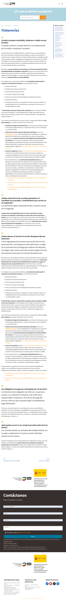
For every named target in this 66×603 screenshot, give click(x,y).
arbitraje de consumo (11, 134)
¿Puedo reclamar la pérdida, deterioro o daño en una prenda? (59, 29)
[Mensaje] (33, 530)
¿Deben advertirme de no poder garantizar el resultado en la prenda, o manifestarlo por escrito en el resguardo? (59, 36)
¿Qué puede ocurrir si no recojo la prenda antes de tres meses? (59, 55)
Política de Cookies (39, 598)
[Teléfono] (33, 520)
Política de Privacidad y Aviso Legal (29, 598)
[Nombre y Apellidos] (33, 506)
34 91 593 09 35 (31, 587)
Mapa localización (28, 589)
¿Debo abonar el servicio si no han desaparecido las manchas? (58, 44)
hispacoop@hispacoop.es (29, 588)
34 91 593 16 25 (37, 587)
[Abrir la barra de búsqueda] (59, 4)
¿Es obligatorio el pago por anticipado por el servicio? (59, 50)
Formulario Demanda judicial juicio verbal (35, 151)
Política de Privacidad (25, 532)
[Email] (33, 513)
